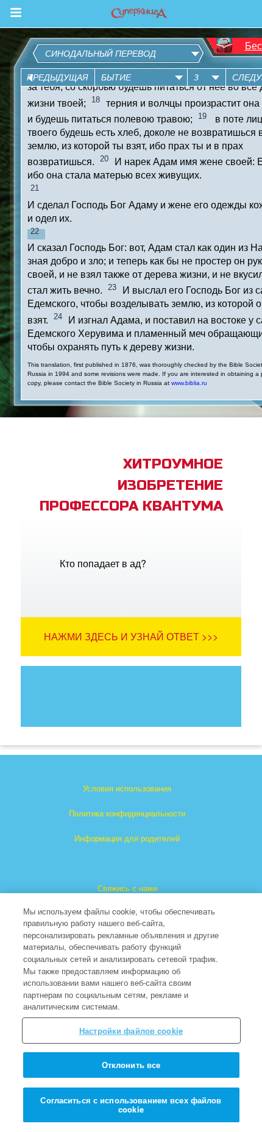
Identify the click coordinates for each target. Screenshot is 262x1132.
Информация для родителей (127, 838)
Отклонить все (131, 1064)
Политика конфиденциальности (127, 813)
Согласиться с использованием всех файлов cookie (130, 1105)
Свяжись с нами (127, 888)
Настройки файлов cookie (131, 1030)
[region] (131, 1012)
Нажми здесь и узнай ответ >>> (131, 636)
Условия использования (127, 788)
